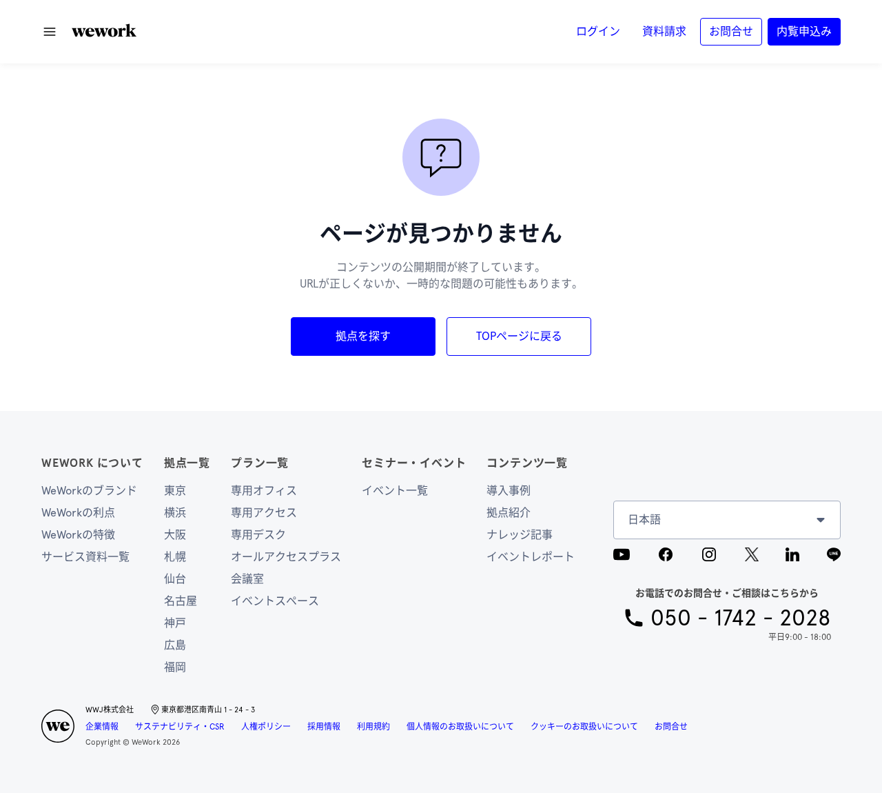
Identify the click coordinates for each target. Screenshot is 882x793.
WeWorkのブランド (89, 490)
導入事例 (508, 490)
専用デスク (258, 534)
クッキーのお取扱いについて (584, 727)
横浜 (175, 512)
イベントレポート (530, 556)
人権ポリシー (266, 727)
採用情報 (323, 727)
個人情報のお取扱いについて (460, 727)
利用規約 (373, 727)
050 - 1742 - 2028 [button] (740, 618)
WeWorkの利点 (78, 512)
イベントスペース (275, 601)
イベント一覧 (395, 490)
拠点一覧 (187, 463)
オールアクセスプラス (286, 556)
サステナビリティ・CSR (180, 727)
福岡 (175, 667)
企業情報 (102, 727)
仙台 (175, 578)
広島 (175, 645)
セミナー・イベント (414, 463)
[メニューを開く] (49, 32)
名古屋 (180, 601)
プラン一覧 (260, 463)
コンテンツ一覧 (527, 463)
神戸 (175, 623)
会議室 (247, 578)
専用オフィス (264, 490)
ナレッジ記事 (519, 534)
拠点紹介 (508, 512)
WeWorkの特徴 (78, 534)
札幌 (175, 556)
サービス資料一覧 (85, 556)
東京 (175, 490)
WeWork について (92, 463)
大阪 (175, 534)
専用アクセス (264, 512)
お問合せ (671, 727)
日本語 (644, 519)
